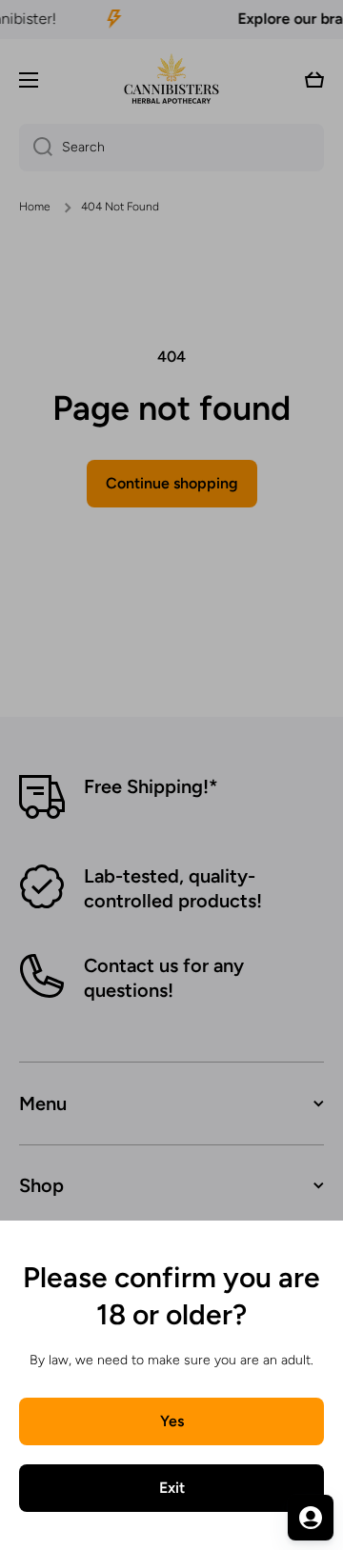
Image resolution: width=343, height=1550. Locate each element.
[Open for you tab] (310, 1517)
